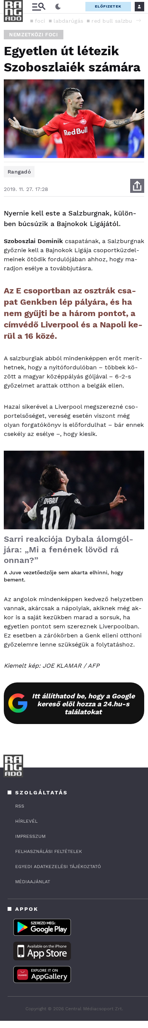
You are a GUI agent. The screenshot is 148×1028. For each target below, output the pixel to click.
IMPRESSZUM (30, 836)
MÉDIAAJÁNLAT (32, 881)
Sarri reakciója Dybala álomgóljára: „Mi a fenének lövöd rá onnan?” (68, 549)
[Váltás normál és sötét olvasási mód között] (58, 6)
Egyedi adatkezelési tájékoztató (58, 866)
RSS (19, 806)
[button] (138, 20)
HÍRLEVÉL (26, 821)
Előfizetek (108, 6)
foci (40, 21)
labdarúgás (68, 21)
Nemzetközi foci (33, 34)
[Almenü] (38, 6)
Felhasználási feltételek (48, 851)
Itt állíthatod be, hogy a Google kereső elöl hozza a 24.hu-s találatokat (83, 704)
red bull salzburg (114, 21)
